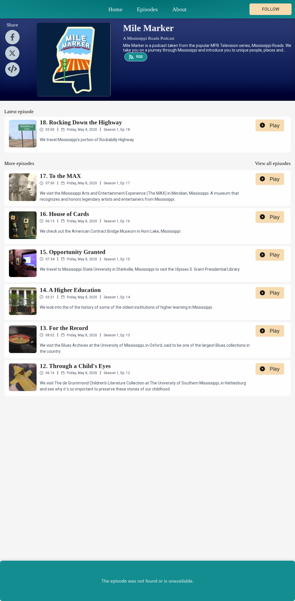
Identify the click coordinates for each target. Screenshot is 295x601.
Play (275, 125)
